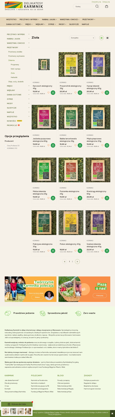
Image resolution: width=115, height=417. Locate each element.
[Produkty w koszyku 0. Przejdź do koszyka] (106, 6)
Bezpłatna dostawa (91, 386)
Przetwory (12, 47)
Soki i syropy (15, 69)
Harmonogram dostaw (92, 389)
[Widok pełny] (107, 38)
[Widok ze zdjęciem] (101, 38)
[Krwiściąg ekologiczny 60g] (98, 169)
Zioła (13, 73)
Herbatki (14, 77)
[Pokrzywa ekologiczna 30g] (44, 222)
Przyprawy (15, 65)
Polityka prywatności (91, 380)
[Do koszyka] (53, 92)
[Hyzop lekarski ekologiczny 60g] (98, 64)
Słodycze (11, 108)
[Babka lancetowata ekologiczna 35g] (71, 117)
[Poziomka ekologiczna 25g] (71, 169)
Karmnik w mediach (38, 383)
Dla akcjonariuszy (11, 383)
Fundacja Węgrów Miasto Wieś (42, 392)
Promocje (12, 125)
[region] (30, 289)
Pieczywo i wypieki (16, 34)
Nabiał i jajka (13, 39)
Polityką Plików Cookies (52, 412)
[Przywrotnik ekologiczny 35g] (71, 64)
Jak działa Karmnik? (12, 380)
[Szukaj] (97, 6)
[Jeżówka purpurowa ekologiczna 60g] (44, 117)
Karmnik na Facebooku (39, 380)
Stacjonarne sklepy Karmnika (15, 392)
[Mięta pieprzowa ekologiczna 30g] (98, 117)
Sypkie (10, 99)
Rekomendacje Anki (65, 386)
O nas (7, 386)
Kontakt (8, 389)
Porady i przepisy (64, 380)
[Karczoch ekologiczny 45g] (44, 64)
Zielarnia (11, 60)
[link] (12, 146)
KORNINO (36, 82)
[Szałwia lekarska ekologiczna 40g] (98, 222)
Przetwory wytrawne (16, 56)
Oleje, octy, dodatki (15, 82)
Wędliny (11, 90)
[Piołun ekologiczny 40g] (71, 222)
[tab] (28, 300)
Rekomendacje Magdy (65, 389)
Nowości (11, 121)
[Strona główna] (24, 6)
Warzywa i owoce (16, 43)
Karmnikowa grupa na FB (40, 386)
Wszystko (12, 117)
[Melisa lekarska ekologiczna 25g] (44, 169)
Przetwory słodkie (15, 52)
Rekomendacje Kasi (64, 392)
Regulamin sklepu (90, 383)
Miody (10, 103)
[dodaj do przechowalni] (48, 92)
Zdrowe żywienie (64, 383)
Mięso (9, 86)
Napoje (10, 112)
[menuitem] (11, 19)
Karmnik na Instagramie (39, 389)
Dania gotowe (14, 95)
